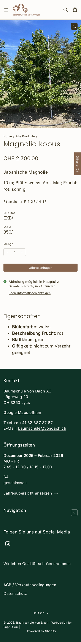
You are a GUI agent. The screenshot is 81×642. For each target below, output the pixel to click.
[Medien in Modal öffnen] (74, 26)
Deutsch (38, 613)
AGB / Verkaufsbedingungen (29, 585)
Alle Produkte (25, 136)
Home (7, 136)
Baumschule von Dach (32, 622)
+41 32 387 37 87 (36, 422)
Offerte (77, 164)
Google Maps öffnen (22, 412)
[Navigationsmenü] (6, 10)
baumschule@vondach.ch (42, 428)
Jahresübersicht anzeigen (27, 493)
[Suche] (65, 10)
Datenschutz (15, 593)
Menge (8, 244)
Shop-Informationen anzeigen (30, 293)
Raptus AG (10, 627)
